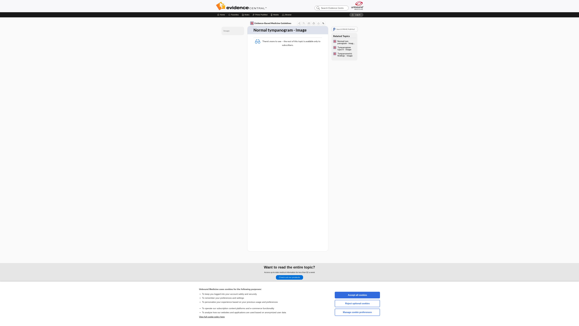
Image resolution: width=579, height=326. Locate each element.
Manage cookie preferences (357, 312)
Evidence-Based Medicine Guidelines (273, 23)
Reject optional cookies (357, 303)
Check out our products (289, 277)
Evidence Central (253, 6)
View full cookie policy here (212, 317)
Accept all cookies (357, 295)
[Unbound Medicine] (357, 5)
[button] (287, 14)
